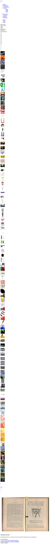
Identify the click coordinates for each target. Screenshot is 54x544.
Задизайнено (6, 6)
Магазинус (5, 14)
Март (7, 11)
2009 (7, 10)
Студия (4, 8)
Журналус (5, 17)
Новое (4, 4)
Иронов (5, 16)
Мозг (7, 9)
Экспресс (5, 15)
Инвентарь (5, 5)
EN (1, 1)
